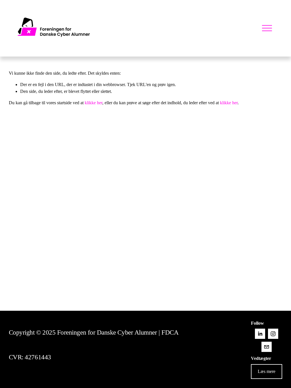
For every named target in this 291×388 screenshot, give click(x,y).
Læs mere (266, 371)
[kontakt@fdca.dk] (266, 347)
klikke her (93, 102)
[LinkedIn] (260, 334)
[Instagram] (273, 334)
